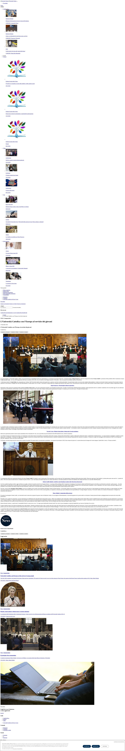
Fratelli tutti (24, 312)
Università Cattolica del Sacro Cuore (10, 299)
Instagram (5, 737)
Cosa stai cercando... (17, 307)
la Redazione (9, 312)
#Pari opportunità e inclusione (9, 293)
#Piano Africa (6, 291)
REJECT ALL (96, 746)
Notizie (4, 315)
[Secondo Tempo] (9, 1)
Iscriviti (2, 713)
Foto (4, 194)
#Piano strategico (6, 290)
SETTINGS (105, 746)
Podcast (4, 56)
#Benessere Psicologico (8, 292)
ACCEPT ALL (87, 746)
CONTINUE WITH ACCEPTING (119, 741)
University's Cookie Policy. (18, 748)
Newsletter (5, 3)
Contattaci (5, 298)
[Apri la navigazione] (17, 1)
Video (4, 148)
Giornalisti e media (7, 730)
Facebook (5, 735)
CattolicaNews (6, 9)
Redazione (5, 297)
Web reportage (6, 241)
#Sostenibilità (6, 294)
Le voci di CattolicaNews (17, 312)
